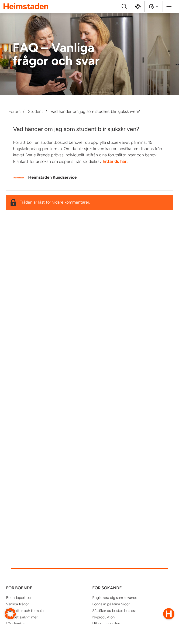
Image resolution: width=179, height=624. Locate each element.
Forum (15, 111)
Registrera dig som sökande (114, 597)
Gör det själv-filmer (22, 617)
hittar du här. (115, 161)
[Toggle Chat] (168, 613)
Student (35, 111)
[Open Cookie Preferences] (10, 613)
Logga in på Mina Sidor (111, 604)
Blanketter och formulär (25, 610)
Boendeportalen (19, 597)
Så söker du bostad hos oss (114, 610)
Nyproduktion (103, 617)
